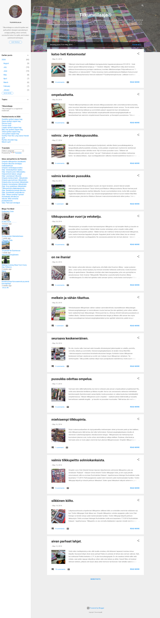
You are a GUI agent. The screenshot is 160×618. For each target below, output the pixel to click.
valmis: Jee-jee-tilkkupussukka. (75, 135)
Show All (5, 288)
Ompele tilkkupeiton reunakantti (14, 162)
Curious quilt (6, 125)
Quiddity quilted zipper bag (12, 119)
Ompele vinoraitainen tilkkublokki (14, 184)
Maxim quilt (6, 142)
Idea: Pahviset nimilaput (11, 203)
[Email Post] (68, 83)
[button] (138, 54)
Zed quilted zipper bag (10, 134)
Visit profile (15, 42)
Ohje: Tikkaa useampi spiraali (13, 194)
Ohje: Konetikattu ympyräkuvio (13, 192)
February (6, 86)
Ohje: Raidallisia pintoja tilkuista (14, 190)
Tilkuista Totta (7, 240)
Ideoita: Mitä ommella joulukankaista (10, 200)
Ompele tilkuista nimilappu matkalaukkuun (12, 165)
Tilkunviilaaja (15, 22)
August (6, 63)
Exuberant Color (8, 211)
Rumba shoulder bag (9, 140)
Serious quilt (6, 123)
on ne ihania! (60, 257)
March (5, 82)
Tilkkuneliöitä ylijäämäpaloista (13, 188)
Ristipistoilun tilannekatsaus (12, 236)
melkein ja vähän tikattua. (70, 298)
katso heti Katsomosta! (68, 54)
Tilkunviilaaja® (95, 15)
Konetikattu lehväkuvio (10, 197)
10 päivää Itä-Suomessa (11, 251)
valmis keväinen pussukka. (71, 176)
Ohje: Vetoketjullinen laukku (12, 170)
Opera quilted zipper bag (11, 121)
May (5, 75)
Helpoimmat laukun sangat (12, 174)
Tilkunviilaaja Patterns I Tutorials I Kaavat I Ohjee (81, 36)
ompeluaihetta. (62, 95)
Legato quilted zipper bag (11, 127)
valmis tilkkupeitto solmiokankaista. (78, 460)
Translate (18, 153)
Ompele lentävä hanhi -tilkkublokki (15, 178)
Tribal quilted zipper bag (11, 132)
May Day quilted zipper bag (12, 130)
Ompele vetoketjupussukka (12, 168)
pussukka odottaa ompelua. (71, 379)
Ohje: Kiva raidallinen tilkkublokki (14, 186)
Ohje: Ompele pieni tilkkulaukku (13, 172)
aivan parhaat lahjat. (66, 541)
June (5, 71)
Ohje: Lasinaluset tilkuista (11, 176)
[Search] (142, 6)
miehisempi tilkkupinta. (68, 419)
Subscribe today (116, 36)
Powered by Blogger (96, 608)
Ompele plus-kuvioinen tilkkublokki (15, 182)
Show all (136, 45)
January (6, 90)
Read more (135, 82)
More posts (95, 579)
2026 (4, 60)
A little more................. (9, 222)
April (5, 79)
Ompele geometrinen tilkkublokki (14, 180)
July (5, 67)
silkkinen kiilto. (62, 501)
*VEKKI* (5, 226)
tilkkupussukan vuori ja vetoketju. (76, 216)
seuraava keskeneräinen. (69, 338)
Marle (4, 271)
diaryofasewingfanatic (10, 255)
